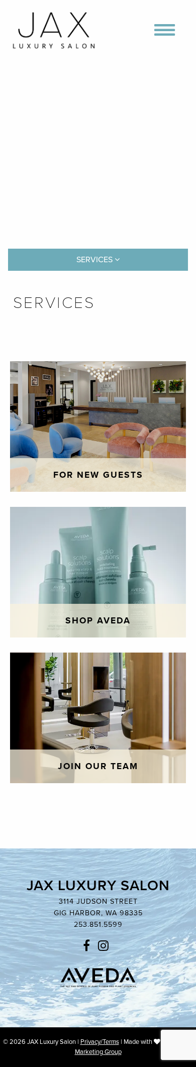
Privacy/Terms (99, 1042)
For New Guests (98, 475)
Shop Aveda (98, 620)
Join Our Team (98, 766)
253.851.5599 (98, 924)
